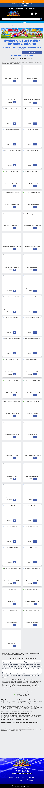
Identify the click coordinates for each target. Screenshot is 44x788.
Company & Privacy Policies (31, 779)
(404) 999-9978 (17, 3)
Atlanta (12, 653)
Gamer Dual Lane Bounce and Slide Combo (12, 204)
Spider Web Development (25, 786)
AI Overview (20, 780)
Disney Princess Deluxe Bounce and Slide (12, 434)
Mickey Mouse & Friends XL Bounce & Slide (32, 350)
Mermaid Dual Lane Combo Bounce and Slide (32, 246)
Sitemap (31, 780)
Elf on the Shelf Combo (12, 643)
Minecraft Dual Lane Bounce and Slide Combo (12, 162)
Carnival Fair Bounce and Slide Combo (32, 309)
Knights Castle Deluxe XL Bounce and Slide (32, 580)
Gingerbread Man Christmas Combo (32, 622)
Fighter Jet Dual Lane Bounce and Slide (32, 288)
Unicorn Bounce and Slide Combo (32, 413)
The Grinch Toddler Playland (12, 622)
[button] (22, 22)
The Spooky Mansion (11, 601)
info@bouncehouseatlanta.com (23, 770)
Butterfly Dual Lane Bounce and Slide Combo (32, 183)
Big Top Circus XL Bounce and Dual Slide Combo (12, 309)
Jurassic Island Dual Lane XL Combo (12, 455)
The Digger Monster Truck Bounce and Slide (11, 350)
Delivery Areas (31, 777)
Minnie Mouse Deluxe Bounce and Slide (12, 267)
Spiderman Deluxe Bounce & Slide (12, 497)
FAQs (22, 5)
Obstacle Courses (20, 777)
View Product (12, 72)
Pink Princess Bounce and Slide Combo (11, 78)
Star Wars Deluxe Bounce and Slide (32, 476)
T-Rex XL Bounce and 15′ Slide (12, 476)
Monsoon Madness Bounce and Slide (32, 371)
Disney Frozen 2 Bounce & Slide (32, 162)
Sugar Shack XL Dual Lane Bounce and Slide (11, 225)
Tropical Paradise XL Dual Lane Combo (11, 371)
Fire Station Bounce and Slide (12, 559)
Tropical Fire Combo (11, 99)
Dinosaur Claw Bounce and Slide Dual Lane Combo (32, 455)
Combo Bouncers (11, 775)
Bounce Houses (20, 775)
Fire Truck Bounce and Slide (32, 559)
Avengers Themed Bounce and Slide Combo (31, 703)
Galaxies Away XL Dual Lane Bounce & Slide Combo (12, 246)
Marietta (26, 653)
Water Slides (34, 716)
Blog (31, 782)
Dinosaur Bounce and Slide (32, 434)
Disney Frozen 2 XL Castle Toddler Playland (32, 392)
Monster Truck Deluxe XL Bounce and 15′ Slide (12, 580)
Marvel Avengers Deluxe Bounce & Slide (32, 497)
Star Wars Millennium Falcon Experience (32, 601)
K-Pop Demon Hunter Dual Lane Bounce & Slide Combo (32, 100)
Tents (13, 717)
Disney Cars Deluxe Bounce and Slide (11, 183)
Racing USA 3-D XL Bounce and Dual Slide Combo (32, 225)
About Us (18, 5)
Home (2, 25)
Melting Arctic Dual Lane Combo (11, 392)
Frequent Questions (31, 775)
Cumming (18, 726)
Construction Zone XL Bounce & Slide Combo (11, 413)
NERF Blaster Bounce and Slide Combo (32, 204)
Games (10, 717)
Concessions (6, 717)
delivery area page (24, 728)
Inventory (5, 25)
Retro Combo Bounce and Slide (32, 78)
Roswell (19, 653)
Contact (25, 5)
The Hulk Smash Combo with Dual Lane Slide (11, 288)
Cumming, (23, 653)
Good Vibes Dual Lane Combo (32, 267)
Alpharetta (16, 653)
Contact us (9, 720)
